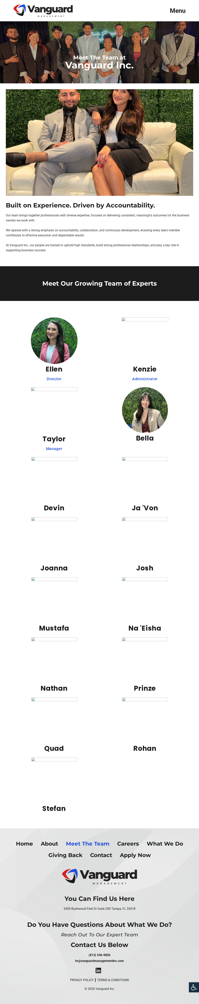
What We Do (165, 843)
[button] (194, 987)
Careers (128, 843)
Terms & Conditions (113, 980)
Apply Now (135, 855)
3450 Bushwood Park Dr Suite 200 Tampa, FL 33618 (99, 909)
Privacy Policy (82, 980)
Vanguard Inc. (105, 989)
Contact (101, 855)
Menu (178, 10)
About (49, 843)
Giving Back (65, 855)
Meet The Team (87, 843)
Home (24, 843)
